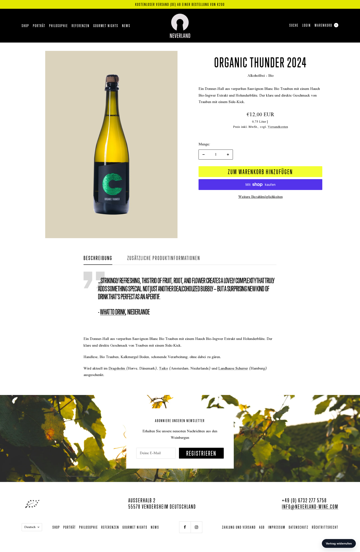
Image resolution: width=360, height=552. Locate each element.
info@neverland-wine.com (310, 506)
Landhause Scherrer (233, 368)
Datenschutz (299, 527)
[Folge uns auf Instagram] (196, 527)
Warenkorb (326, 25)
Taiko (163, 368)
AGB (262, 527)
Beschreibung (98, 258)
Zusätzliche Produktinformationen (163, 258)
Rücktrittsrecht (325, 527)
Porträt (39, 25)
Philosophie (58, 25)
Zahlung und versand (239, 527)
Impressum (276, 527)
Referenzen (81, 25)
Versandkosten (278, 127)
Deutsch (29, 527)
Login (306, 25)
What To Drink (112, 311)
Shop (25, 25)
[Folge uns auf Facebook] (185, 527)
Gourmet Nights (105, 25)
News (126, 25)
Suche (294, 25)
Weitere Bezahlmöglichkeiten (260, 197)
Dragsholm (117, 368)
